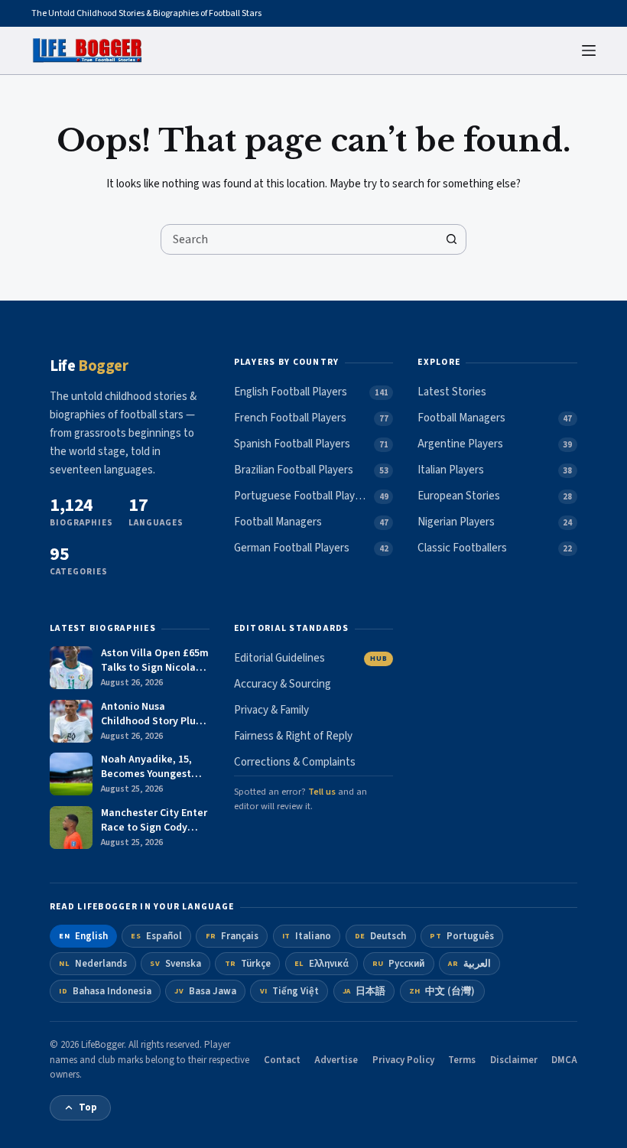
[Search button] (451, 239)
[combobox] (299, 239)
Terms (462, 1060)
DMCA (564, 1060)
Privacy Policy (403, 1060)
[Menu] (589, 50)
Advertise (336, 1060)
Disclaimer (514, 1060)
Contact (282, 1060)
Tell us (322, 791)
